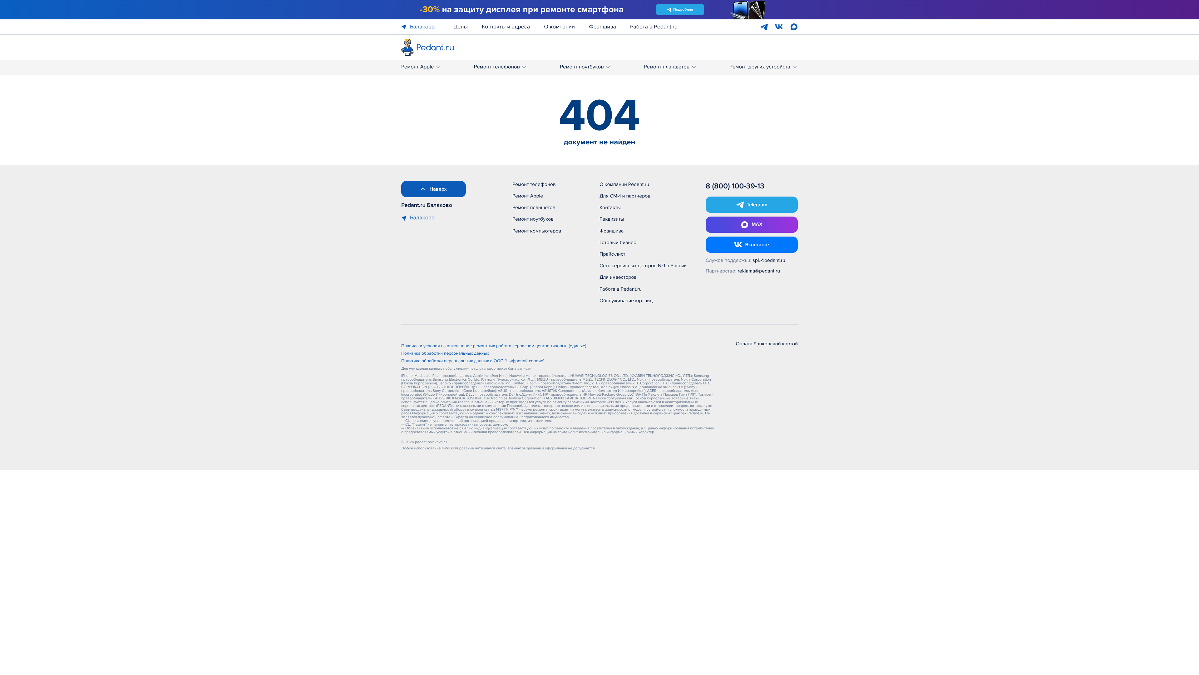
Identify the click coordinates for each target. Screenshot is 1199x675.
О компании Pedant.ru (624, 184)
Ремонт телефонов (497, 67)
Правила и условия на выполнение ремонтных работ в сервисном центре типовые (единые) (493, 346)
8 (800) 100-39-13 (735, 186)
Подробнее (683, 9)
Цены (460, 26)
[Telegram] (764, 27)
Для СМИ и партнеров (625, 196)
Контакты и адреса (506, 26)
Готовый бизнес (618, 242)
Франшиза (602, 26)
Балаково (422, 26)
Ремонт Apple (417, 67)
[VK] (779, 27)
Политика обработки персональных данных (445, 354)
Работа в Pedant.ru (654, 26)
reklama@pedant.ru (759, 271)
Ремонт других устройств (759, 67)
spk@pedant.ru (768, 260)
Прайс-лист (612, 254)
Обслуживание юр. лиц (626, 301)
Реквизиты (612, 219)
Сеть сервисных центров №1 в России (643, 265)
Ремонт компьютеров (536, 231)
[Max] (794, 27)
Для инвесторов (618, 277)
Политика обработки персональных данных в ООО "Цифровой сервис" (473, 361)
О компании (559, 26)
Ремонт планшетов (667, 67)
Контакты (610, 207)
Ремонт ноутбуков (582, 67)
